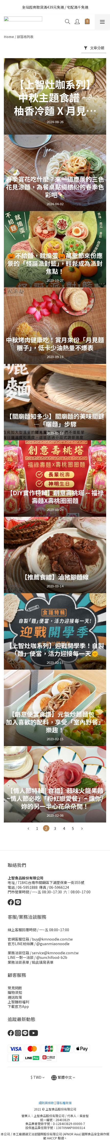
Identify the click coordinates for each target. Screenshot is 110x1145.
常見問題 (15, 987)
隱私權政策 (64, 1103)
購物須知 (15, 992)
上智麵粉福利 (18, 1001)
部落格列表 (25, 36)
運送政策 (15, 997)
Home (9, 36)
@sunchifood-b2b (51, 957)
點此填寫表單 (42, 962)
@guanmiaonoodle (53, 943)
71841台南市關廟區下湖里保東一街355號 (51, 882)
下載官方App (18, 1006)
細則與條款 (46, 1103)
